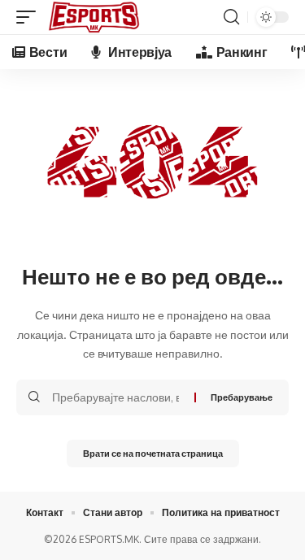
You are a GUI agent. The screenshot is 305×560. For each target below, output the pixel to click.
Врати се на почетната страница (153, 453)
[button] (30, 17)
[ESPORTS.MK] (94, 17)
